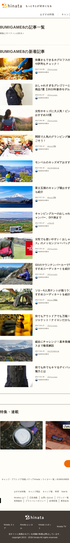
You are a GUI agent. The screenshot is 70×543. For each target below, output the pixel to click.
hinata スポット (45, 526)
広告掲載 (33, 497)
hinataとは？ (20, 497)
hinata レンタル (26, 526)
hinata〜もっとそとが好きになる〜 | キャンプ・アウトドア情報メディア (35, 517)
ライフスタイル (53, 168)
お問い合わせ (47, 497)
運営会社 (65, 501)
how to (64, 491)
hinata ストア (9, 526)
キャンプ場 (51, 146)
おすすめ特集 (47, 14)
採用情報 (53, 501)
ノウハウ (50, 223)
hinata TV (61, 526)
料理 (57, 491)
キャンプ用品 (52, 300)
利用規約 (18, 501)
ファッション (52, 69)
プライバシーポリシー (35, 501)
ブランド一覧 (63, 497)
